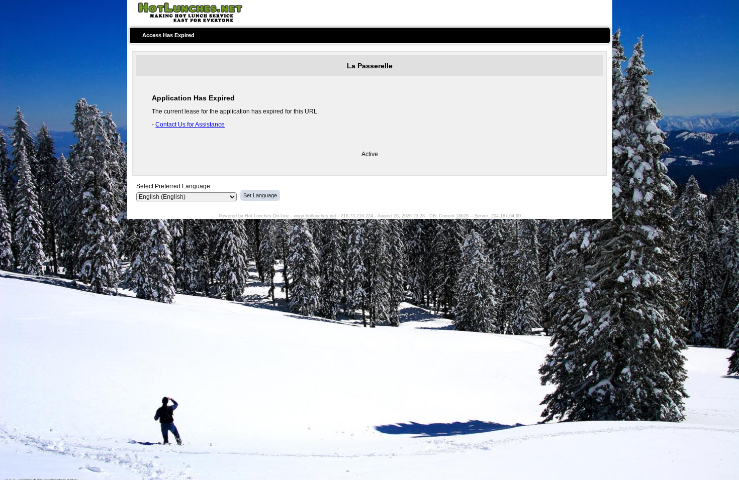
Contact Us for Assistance (190, 124)
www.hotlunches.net (315, 215)
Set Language (260, 195)
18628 (462, 215)
